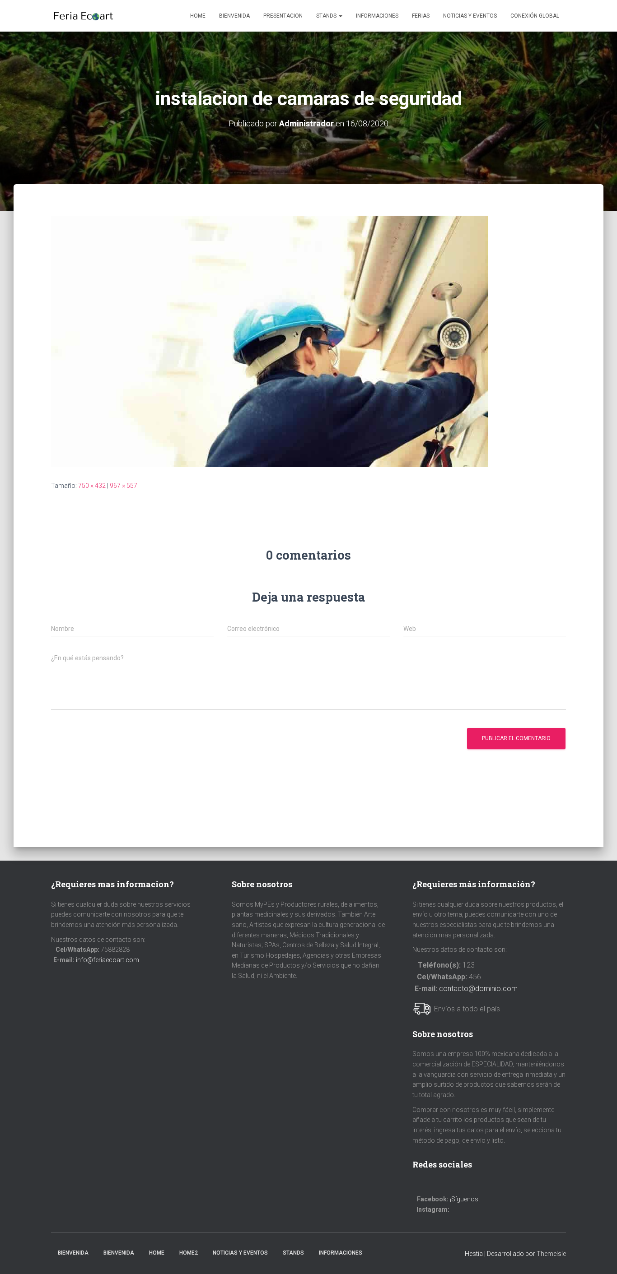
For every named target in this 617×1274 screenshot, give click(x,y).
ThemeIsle (551, 1253)
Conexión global (534, 16)
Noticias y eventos (470, 16)
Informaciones (377, 16)
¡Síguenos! (465, 1199)
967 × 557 (123, 485)
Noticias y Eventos (240, 1253)
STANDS (327, 16)
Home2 (188, 1253)
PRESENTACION (283, 16)
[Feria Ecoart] (83, 16)
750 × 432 (92, 485)
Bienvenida (234, 16)
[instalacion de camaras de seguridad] (269, 340)
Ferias (421, 16)
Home (198, 16)
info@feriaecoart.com (107, 960)
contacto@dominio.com (478, 988)
